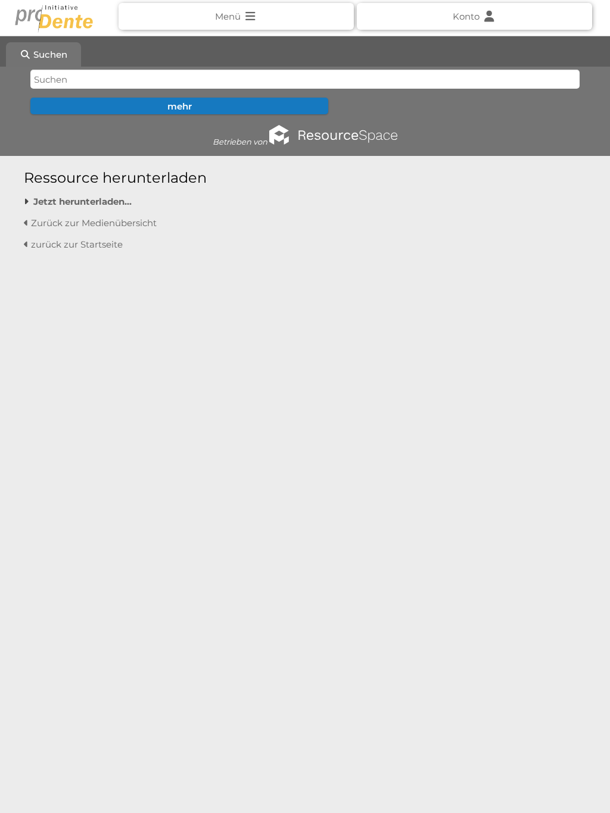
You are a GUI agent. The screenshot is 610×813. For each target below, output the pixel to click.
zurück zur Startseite (76, 244)
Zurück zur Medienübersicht (93, 223)
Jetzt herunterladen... (82, 201)
